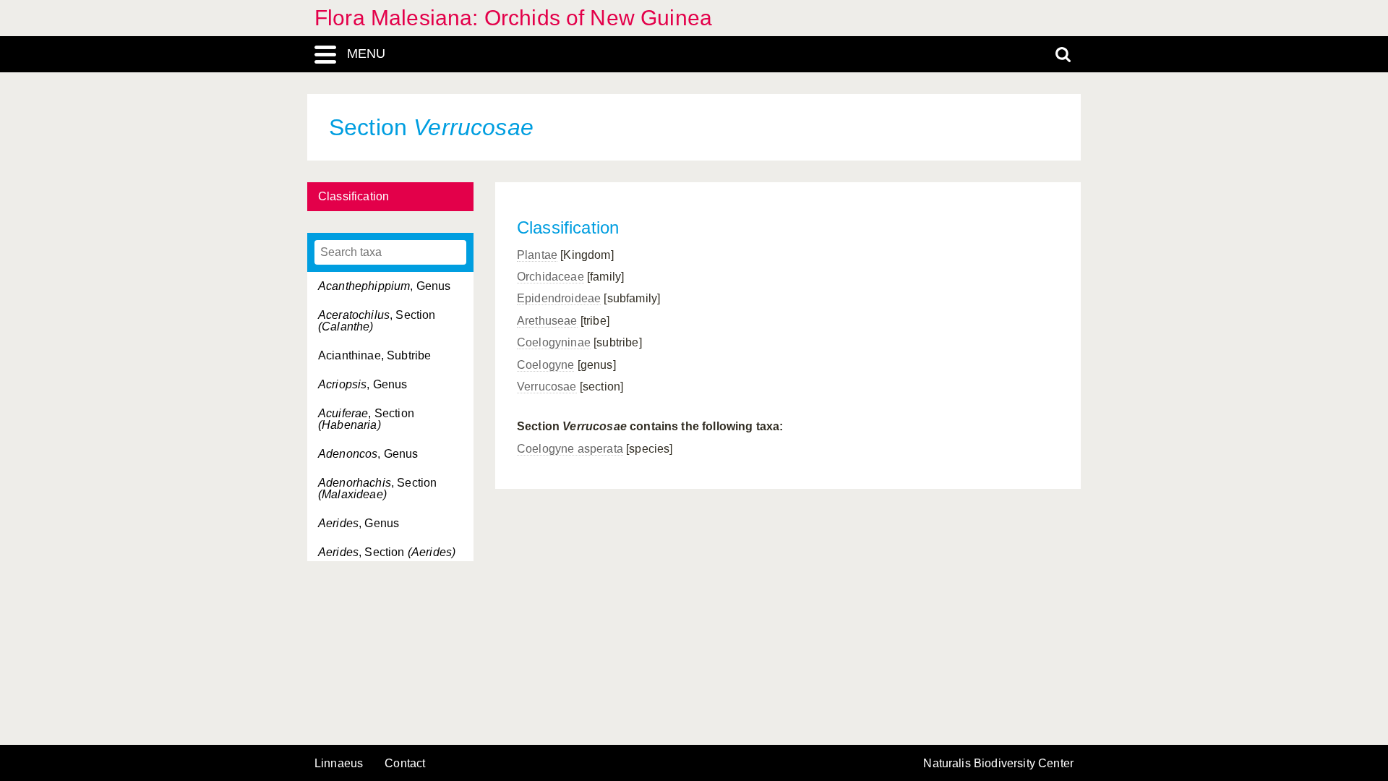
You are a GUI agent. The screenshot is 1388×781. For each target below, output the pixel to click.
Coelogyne (545, 365)
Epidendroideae (559, 298)
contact (405, 763)
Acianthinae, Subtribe (374, 355)
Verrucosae (547, 386)
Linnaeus (338, 763)
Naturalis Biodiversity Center (998, 763)
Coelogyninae (554, 342)
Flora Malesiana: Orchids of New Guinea (513, 18)
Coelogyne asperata (570, 449)
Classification (353, 196)
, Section (377, 321)
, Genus (384, 286)
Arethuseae (547, 321)
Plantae (537, 255)
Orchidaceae (550, 276)
